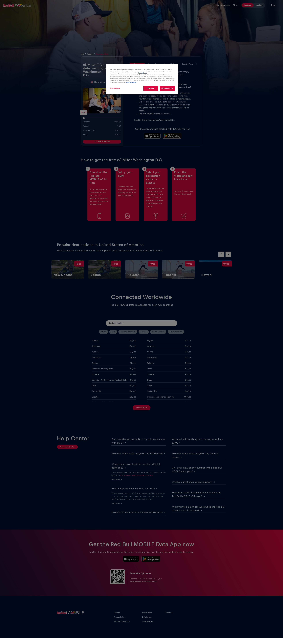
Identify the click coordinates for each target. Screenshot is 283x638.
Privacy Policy (143, 73)
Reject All (151, 88)
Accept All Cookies (167, 88)
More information (131, 82)
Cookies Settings (115, 88)
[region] (142, 79)
